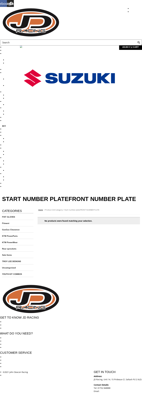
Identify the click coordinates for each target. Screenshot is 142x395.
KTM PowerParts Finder (16, 104)
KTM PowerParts (10, 236)
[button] (72, 125)
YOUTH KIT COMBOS (12, 274)
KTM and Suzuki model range (16, 135)
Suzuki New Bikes (14, 141)
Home (40, 210)
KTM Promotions (13, 95)
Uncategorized (9, 268)
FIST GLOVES (8, 217)
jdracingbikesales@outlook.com (114, 391)
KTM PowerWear (13, 111)
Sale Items (10, 114)
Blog (5, 117)
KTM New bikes (13, 60)
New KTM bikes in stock (16, 151)
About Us (7, 50)
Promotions (8, 92)
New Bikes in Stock (11, 148)
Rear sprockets (9, 249)
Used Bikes (8, 69)
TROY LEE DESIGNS (11, 261)
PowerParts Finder (11, 101)
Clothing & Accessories (13, 108)
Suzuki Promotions (14, 98)
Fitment (5, 223)
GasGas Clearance (11, 230)
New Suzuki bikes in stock (17, 154)
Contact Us (8, 120)
